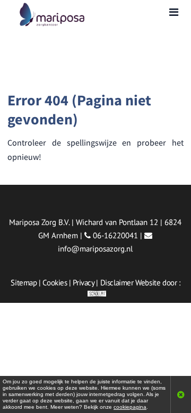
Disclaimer (117, 282)
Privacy (83, 282)
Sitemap (24, 282)
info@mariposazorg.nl (95, 249)
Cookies (54, 282)
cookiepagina (130, 407)
